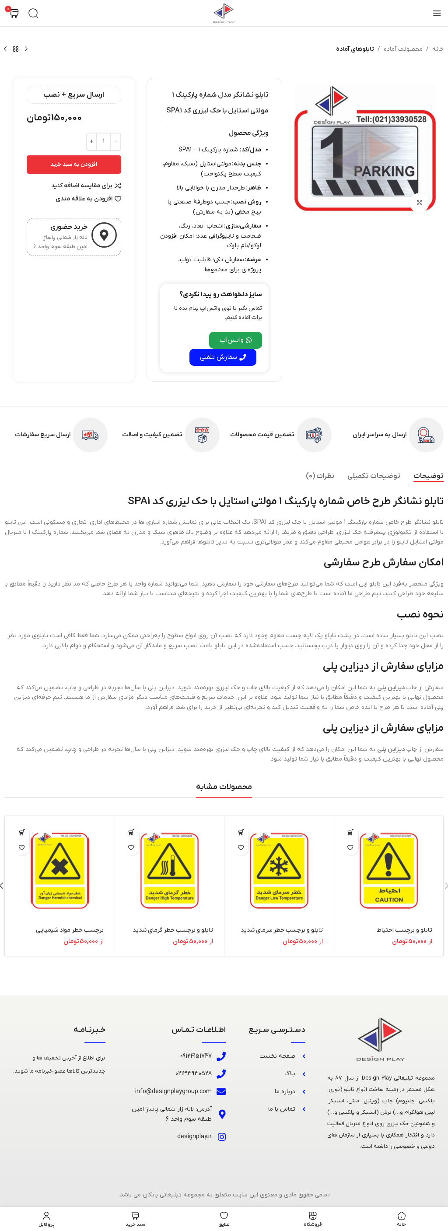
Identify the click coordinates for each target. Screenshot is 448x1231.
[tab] (428, 476)
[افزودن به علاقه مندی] (350, 848)
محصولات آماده (403, 49)
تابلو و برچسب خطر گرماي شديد (173, 930)
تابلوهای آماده (355, 49)
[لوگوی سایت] (224, 13)
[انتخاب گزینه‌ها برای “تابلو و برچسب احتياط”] (350, 832)
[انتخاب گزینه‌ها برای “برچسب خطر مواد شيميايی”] (21, 832)
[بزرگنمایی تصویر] (419, 203)
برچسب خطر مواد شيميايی (70, 930)
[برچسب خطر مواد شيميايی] (60, 871)
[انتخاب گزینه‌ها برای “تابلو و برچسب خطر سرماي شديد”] (240, 832)
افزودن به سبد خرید (73, 164)
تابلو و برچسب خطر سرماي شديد (282, 930)
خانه (438, 49)
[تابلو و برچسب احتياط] (389, 871)
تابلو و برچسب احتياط (404, 930)
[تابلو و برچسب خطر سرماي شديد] (279, 871)
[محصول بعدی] (5, 49)
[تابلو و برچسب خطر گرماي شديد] (169, 871)
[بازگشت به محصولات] (15, 49)
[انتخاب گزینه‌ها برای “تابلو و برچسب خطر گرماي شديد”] (131, 832)
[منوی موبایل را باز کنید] (437, 13)
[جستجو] (33, 13)
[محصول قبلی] (26, 49)
